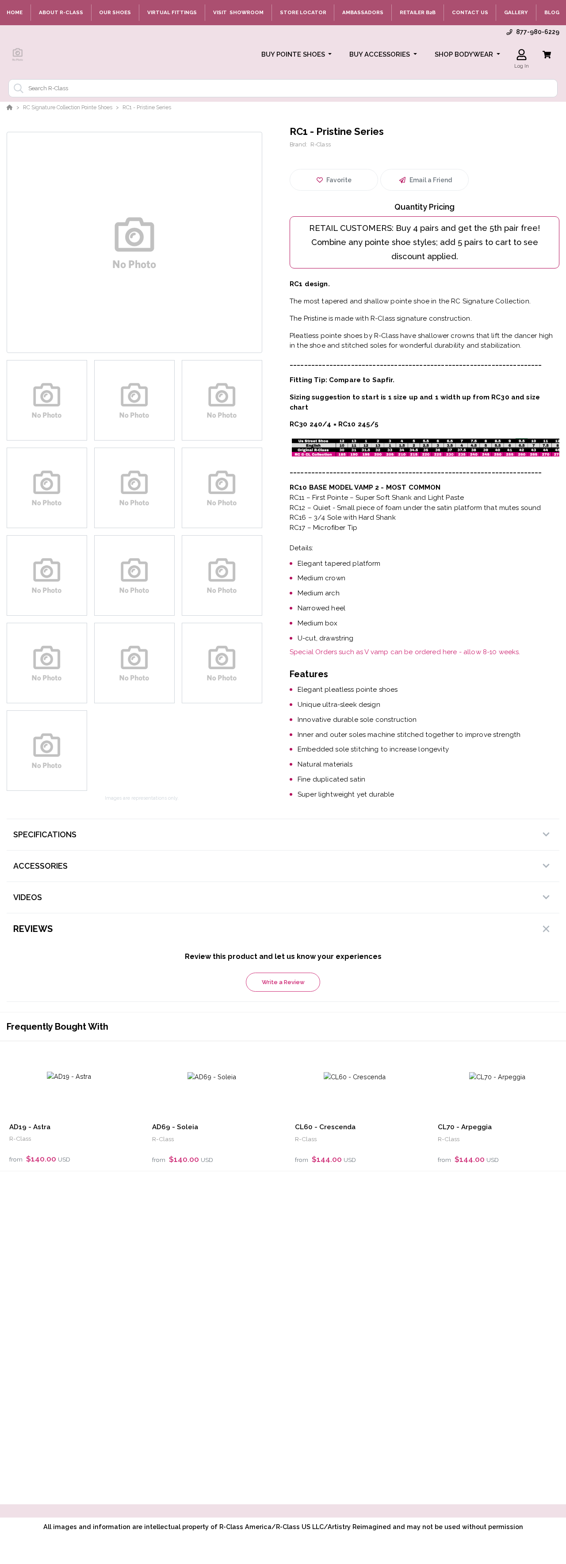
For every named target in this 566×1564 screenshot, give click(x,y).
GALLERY (516, 12)
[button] (297, 54)
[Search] (17, 88)
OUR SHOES (115, 12)
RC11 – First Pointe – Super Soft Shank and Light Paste (377, 498)
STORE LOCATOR (303, 12)
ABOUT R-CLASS (61, 12)
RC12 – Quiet (310, 508)
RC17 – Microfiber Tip (323, 528)
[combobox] (283, 88)
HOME (15, 12)
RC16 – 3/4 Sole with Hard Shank (343, 517)
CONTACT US (470, 12)
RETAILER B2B (418, 12)
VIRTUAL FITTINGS (172, 12)
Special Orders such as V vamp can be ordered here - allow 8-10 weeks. (405, 652)
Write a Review (283, 982)
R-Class (320, 144)
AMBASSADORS (362, 12)
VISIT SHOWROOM (238, 12)
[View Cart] (547, 54)
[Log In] (521, 54)
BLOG (551, 12)
